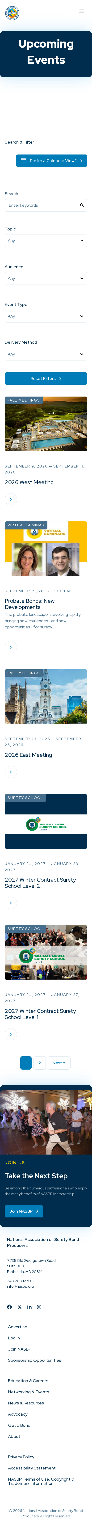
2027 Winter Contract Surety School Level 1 (40, 1014)
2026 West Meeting (29, 482)
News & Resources (26, 1403)
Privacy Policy (21, 1457)
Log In (14, 1338)
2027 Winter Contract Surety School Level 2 (40, 882)
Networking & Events (28, 1391)
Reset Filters (43, 378)
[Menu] (81, 11)
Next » (59, 1063)
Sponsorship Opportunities (34, 1360)
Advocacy (17, 1414)
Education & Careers (28, 1380)
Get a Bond (19, 1425)
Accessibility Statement (32, 1468)
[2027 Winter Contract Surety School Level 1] (11, 1034)
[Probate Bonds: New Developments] (11, 647)
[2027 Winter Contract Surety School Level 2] (11, 903)
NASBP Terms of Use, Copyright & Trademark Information (41, 1481)
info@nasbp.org (20, 1286)
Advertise (17, 1326)
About (14, 1436)
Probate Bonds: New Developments (29, 604)
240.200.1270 (19, 1280)
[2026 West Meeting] (11, 499)
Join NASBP (19, 1349)
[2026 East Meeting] (11, 772)
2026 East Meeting (28, 754)
